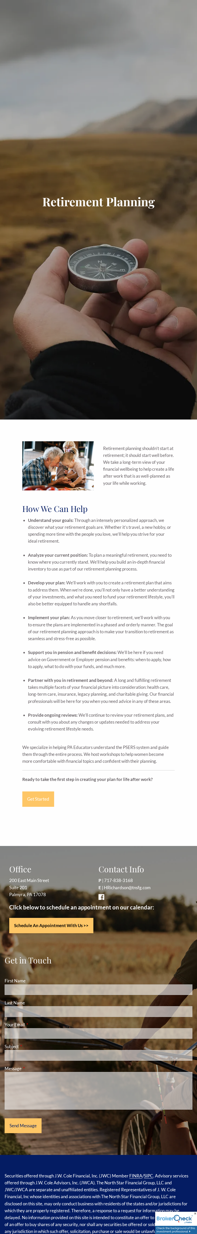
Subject (31, 1046)
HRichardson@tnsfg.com (127, 887)
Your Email (35, 1024)
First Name (15, 980)
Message (33, 1068)
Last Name (15, 1002)
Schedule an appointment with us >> (51, 925)
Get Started (38, 799)
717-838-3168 (118, 880)
